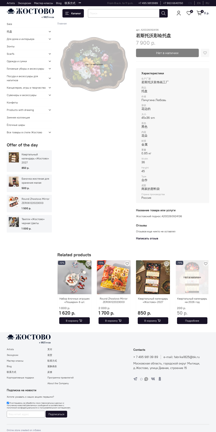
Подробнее (192, 320)
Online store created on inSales (24, 430)
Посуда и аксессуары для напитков (22, 78)
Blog (59, 3)
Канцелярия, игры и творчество (26, 87)
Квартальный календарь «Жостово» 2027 (153, 300)
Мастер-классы (43, 3)
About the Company (58, 383)
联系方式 (70, 3)
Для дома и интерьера (20, 39)
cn (190, 3)
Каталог (76, 13)
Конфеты (12, 102)
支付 (49, 349)
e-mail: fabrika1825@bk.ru (182, 357)
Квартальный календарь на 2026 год (192, 300)
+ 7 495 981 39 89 (145, 357)
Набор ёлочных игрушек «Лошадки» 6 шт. (74, 300)
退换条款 (52, 366)
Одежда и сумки (17, 61)
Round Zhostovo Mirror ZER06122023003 (114, 300)
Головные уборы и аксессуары (25, 68)
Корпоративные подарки (20, 377)
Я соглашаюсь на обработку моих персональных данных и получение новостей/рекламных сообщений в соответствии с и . (39, 405)
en (198, 3)
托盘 (9, 31)
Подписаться (56, 414)
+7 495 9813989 (148, 3)
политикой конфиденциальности (22, 407)
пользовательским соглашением (55, 407)
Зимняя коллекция (18, 117)
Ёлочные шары (16, 125)
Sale (9, 24)
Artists (11, 3)
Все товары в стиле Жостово (24, 132)
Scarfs (10, 53)
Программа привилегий (60, 377)
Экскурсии (24, 3)
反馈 (49, 372)
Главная (62, 23)
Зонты (11, 46)
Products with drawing (20, 110)
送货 (49, 355)
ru (207, 3)
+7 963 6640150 (173, 3)
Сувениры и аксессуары (21, 95)
